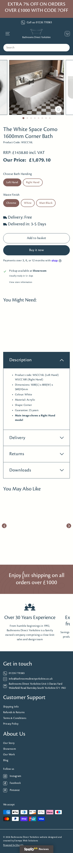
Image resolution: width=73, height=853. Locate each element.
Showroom (9, 749)
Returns (16, 454)
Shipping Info (11, 706)
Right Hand (32, 182)
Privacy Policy (11, 724)
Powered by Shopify (13, 845)
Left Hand (12, 182)
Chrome (11, 203)
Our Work (9, 754)
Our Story (9, 743)
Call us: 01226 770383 (39, 22)
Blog (5, 760)
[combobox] (36, 48)
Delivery (17, 437)
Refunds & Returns (14, 712)
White (27, 203)
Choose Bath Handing (17, 174)
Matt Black (45, 203)
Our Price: (14, 160)
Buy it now (36, 250)
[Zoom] (58, 109)
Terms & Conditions (14, 718)
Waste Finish (11, 194)
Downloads (20, 470)
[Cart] (66, 33)
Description (20, 360)
